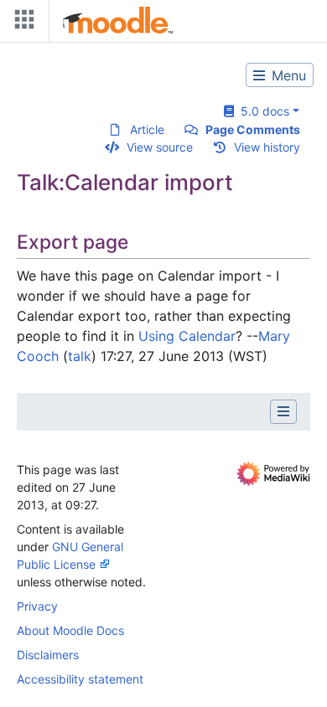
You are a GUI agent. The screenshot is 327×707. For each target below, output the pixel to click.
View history (267, 147)
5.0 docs (261, 111)
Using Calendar (187, 336)
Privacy (37, 606)
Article (147, 129)
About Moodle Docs (70, 630)
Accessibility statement (80, 679)
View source (160, 147)
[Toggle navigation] (21, 23)
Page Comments (252, 129)
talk (79, 356)
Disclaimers (48, 655)
